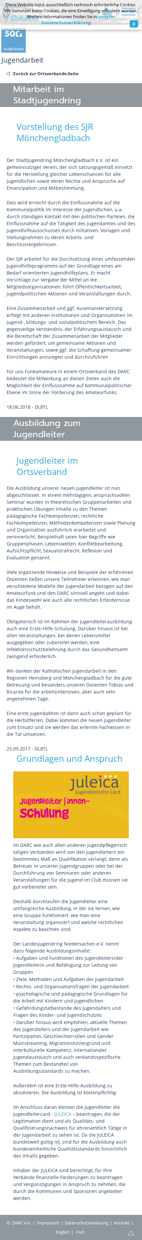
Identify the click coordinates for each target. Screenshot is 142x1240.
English (62, 1232)
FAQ (80, 1232)
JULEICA (62, 1114)
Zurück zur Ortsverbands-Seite (46, 74)
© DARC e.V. (19, 1223)
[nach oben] (10, 153)
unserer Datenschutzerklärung (78, 20)
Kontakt (122, 1223)
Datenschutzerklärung (86, 1223)
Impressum (48, 1223)
